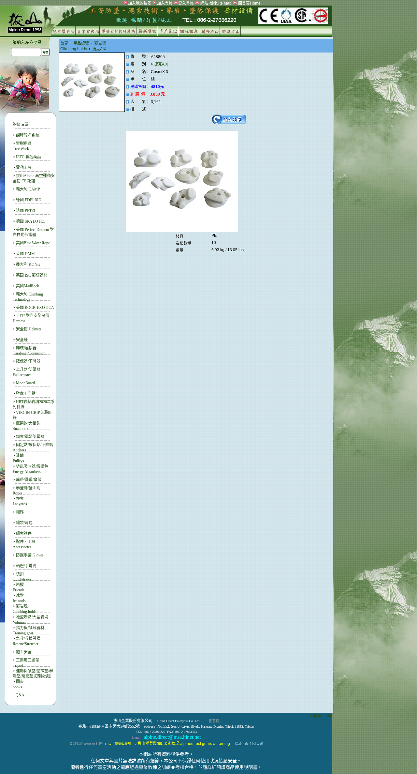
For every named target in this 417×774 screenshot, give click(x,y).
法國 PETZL (26, 210)
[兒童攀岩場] (62, 35)
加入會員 (165, 3)
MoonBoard (25, 383)
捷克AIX (161, 64)
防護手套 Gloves (30, 555)
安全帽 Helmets (28, 329)
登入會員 (186, 3)
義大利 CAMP (28, 189)
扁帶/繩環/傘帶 (28, 480)
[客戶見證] (169, 35)
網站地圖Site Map (215, 3)
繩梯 (20, 512)
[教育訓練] (148, 35)
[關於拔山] (210, 35)
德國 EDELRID (28, 200)
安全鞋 (22, 340)
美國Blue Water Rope (33, 243)
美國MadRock (27, 286)
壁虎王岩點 (26, 393)
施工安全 (24, 652)
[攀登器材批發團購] (119, 35)
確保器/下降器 (28, 361)
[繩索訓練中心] (189, 35)
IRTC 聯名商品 (28, 157)
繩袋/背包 (24, 523)
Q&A (20, 695)
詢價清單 (20, 124)
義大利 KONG (28, 264)
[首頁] (166, 24)
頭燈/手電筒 (26, 566)
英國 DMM (25, 253)
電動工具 (24, 167)
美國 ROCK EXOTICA (35, 307)
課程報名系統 (27, 135)
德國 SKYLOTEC (30, 221)
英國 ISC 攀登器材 (32, 275)
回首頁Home (249, 3)
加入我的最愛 (139, 3)
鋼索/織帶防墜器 (30, 436)
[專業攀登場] (88, 35)
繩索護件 (24, 533)
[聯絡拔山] (231, 35)
